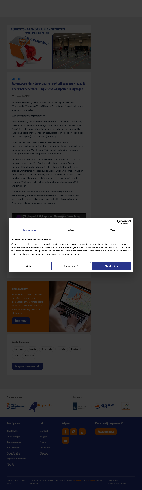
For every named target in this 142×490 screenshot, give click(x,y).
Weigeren (30, 266)
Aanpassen (69, 266)
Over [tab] (112, 230)
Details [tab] (71, 230)
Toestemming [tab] (29, 230)
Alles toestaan (111, 266)
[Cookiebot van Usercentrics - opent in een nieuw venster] (119, 222)
